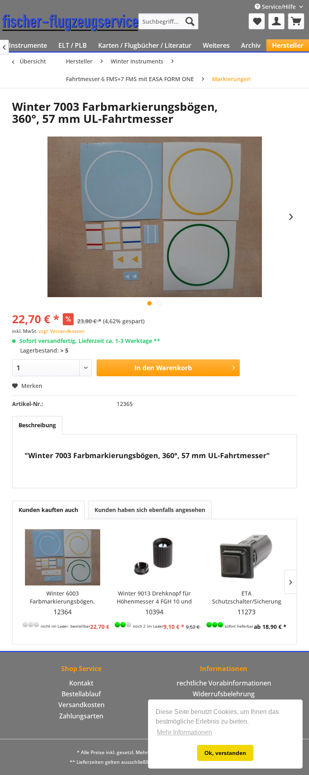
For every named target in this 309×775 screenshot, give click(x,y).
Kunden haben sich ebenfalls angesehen (150, 510)
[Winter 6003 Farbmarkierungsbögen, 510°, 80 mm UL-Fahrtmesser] (63, 557)
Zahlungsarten (81, 716)
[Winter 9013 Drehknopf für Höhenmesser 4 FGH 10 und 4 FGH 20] (155, 557)
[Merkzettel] (257, 21)
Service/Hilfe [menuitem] (278, 6)
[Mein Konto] (276, 21)
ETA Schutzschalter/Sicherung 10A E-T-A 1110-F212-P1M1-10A (247, 597)
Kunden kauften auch (48, 510)
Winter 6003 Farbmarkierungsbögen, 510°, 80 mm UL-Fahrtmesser (62, 597)
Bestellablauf (81, 693)
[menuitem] (168, 21)
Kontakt (81, 683)
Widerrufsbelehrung (224, 693)
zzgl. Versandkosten (62, 331)
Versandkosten (81, 704)
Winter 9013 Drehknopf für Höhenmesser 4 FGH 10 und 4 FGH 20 (154, 597)
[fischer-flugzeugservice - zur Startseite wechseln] (70, 23)
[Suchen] (189, 21)
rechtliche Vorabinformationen (224, 683)
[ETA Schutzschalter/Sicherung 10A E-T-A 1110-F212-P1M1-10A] (246, 557)
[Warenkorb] (296, 21)
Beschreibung (37, 425)
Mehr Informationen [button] (184, 732)
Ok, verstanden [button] (225, 753)
